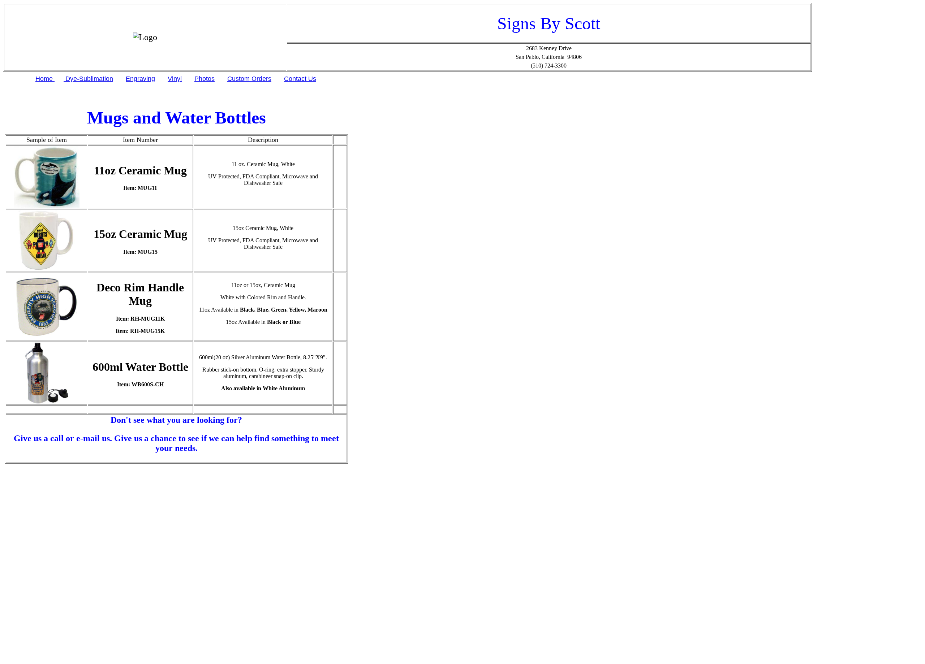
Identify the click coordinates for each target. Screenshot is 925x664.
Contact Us (300, 78)
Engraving (140, 78)
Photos (204, 78)
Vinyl (175, 78)
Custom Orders (249, 78)
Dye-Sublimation (88, 78)
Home (45, 78)
